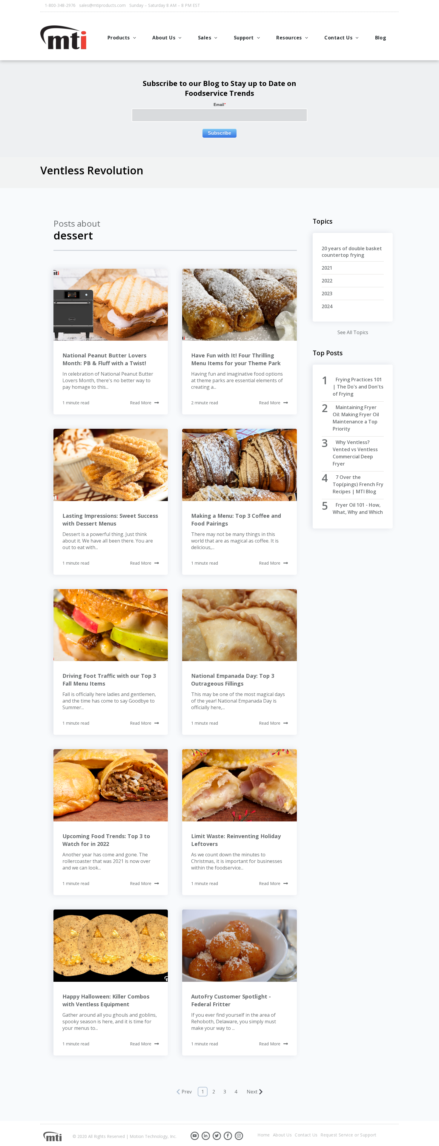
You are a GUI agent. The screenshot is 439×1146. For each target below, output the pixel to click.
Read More (140, 402)
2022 (327, 280)
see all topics (352, 332)
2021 (327, 268)
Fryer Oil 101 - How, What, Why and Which (358, 508)
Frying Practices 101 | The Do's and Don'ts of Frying (358, 386)
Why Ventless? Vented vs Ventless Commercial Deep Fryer (355, 453)
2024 (327, 306)
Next (252, 1091)
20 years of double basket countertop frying (352, 251)
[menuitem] (122, 37)
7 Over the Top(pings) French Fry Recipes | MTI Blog (358, 484)
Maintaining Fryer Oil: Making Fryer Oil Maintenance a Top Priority (356, 418)
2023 (327, 293)
